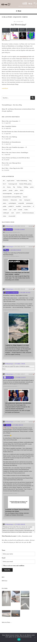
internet (25, 197)
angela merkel (10, 180)
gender (5, 190)
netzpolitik (21, 203)
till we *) (30, 3)
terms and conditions (18, 565)
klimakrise (5, 200)
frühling (26, 187)
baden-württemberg (22, 180)
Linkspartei (27, 200)
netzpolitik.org (9, 377)
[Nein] (35, 637)
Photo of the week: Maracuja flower (11, 163)
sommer (5, 209)
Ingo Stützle (9, 229)
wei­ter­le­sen (5, 88)
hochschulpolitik (7, 193)
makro (4, 203)
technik (20, 209)
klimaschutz (14, 200)
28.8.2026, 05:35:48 (16, 250)
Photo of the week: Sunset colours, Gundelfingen (15, 152)
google (10, 190)
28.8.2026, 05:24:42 (25, 292)
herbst (21, 190)
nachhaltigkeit (12, 203)
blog (30, 180)
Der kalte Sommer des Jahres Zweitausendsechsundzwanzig (18, 131)
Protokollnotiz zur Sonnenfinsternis (11, 142)
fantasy (9, 187)
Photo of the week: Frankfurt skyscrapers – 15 (14, 147)
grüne (16, 190)
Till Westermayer (8, 226)
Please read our (13, 565)
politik (4, 206)
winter (4, 216)
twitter (26, 209)
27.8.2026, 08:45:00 (20, 524)
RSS (30, 542)
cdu (4, 187)
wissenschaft (11, 216)
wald (12, 213)
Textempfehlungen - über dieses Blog (12, 105)
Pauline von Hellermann (12, 292)
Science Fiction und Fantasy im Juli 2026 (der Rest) (16, 158)
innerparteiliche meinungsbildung (12, 197)
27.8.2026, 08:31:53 (18, 425)
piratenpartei (29, 203)
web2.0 (18, 213)
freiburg (19, 187)
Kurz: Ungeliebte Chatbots (9, 126)
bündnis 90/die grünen (25, 184)
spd (10, 209)
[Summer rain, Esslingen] (6, 599)
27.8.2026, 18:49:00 (20, 229)
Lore (7, 250)
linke (20, 200)
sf (33, 206)
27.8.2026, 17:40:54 (20, 363)
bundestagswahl (12, 184)
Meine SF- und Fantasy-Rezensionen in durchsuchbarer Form (18, 109)
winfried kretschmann (28, 213)
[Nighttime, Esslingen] (15, 613)
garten (32, 187)
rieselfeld (18, 206)
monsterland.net (24, 56)
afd (4, 180)
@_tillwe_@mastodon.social (24, 536)
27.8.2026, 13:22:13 (20, 377)
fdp (14, 187)
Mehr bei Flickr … (7, 622)
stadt (15, 209)
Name (3, 550)
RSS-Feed (4, 580)
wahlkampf (6, 213)
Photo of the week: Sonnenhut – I (11, 121)
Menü (19, 11)
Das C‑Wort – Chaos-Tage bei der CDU (12, 168)
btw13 (4, 184)
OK (19, 639)
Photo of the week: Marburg (9, 137)
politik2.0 (11, 206)
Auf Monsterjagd (18, 24)
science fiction (27, 206)
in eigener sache (18, 193)
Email (3, 558)
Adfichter (8, 425)
